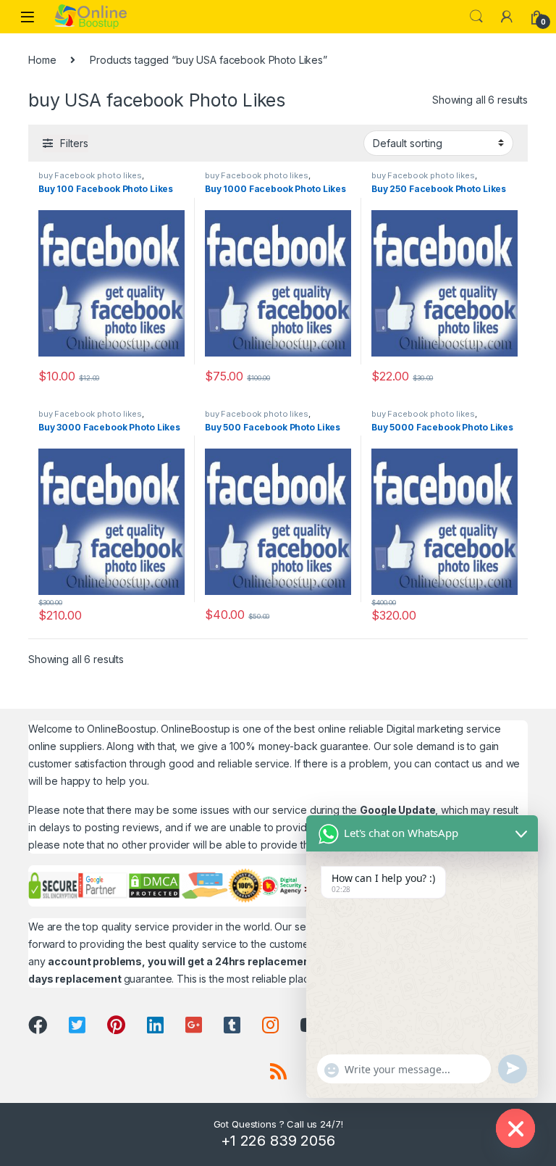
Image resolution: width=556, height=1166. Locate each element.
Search (476, 17)
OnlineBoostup (121, 728)
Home (42, 60)
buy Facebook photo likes (90, 175)
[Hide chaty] (515, 1128)
